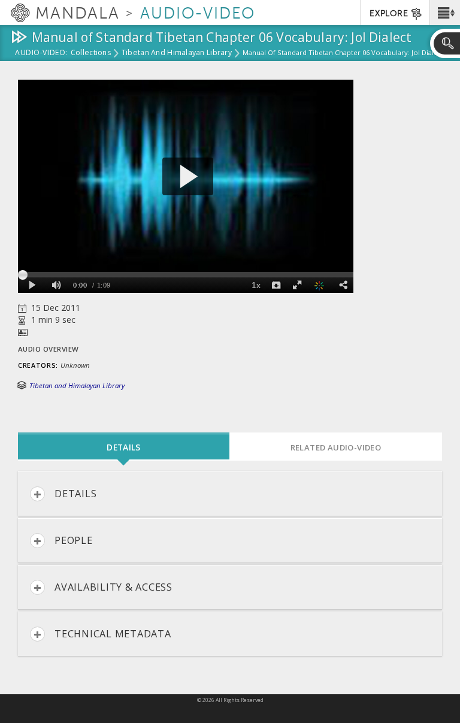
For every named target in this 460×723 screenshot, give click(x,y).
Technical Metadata (113, 633)
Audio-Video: (41, 53)
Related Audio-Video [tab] (336, 447)
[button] (444, 12)
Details (75, 493)
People (74, 540)
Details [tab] (123, 447)
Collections (91, 53)
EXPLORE (389, 13)
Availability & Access (113, 587)
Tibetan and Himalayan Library (177, 53)
